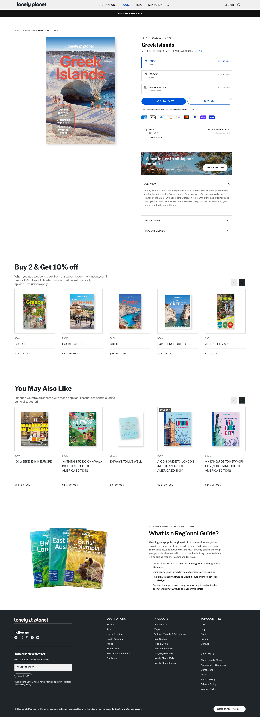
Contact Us (207, 670)
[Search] (168, 4)
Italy (203, 629)
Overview (150, 184)
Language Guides (163, 653)
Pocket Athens (73, 344)
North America (115, 634)
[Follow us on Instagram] (21, 638)
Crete (114, 344)
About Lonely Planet (212, 660)
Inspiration (154, 4)
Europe (111, 624)
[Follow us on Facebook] (15, 638)
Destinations (107, 4)
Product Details (154, 231)
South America (115, 639)
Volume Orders (209, 689)
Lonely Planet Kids (164, 658)
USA (203, 624)
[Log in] (238, 4)
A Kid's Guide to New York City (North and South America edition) (224, 466)
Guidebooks (160, 624)
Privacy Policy (208, 684)
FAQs (204, 674)
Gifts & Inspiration (163, 648)
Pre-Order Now (215, 168)
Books (126, 4)
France (205, 639)
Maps (157, 629)
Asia (109, 629)
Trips (139, 4)
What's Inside (152, 220)
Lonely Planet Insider (165, 663)
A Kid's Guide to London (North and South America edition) (175, 466)
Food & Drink (161, 644)
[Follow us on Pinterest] (37, 638)
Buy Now (209, 101)
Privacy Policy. (24, 685)
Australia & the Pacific (118, 653)
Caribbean (112, 658)
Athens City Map (217, 344)
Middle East (113, 648)
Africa (110, 644)
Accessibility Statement (213, 665)
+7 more (200, 51)
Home (17, 30)
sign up (23, 676)
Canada (205, 644)
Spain (204, 634)
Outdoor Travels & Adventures (170, 634)
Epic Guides (160, 639)
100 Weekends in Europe (33, 461)
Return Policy (208, 679)
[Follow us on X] (26, 638)
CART (231, 5)
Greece (20, 344)
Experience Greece (172, 344)
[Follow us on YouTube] (32, 638)
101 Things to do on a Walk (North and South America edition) (82, 466)
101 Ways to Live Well (126, 461)
